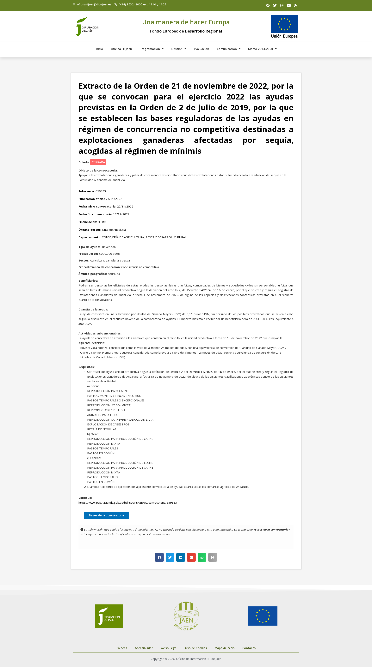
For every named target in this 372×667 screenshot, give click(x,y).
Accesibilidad (144, 648)
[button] (159, 557)
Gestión (177, 49)
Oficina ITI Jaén (121, 49)
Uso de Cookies (196, 648)
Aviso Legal (169, 648)
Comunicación (227, 49)
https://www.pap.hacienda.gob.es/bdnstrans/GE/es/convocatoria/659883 (127, 502)
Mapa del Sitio (225, 648)
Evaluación (201, 49)
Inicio (99, 49)
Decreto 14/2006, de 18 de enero (210, 290)
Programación (150, 49)
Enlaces (121, 648)
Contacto (249, 648)
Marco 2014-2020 (260, 49)
